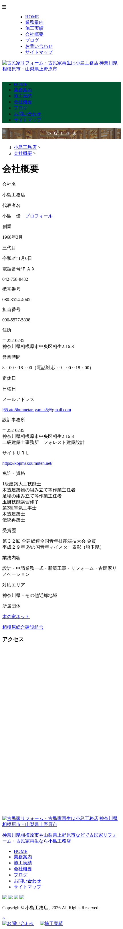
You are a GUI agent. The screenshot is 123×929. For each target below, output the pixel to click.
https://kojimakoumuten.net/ (27, 463)
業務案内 (34, 22)
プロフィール (39, 216)
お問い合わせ (39, 46)
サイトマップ (39, 52)
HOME (32, 16)
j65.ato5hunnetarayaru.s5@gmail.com (36, 409)
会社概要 (34, 34)
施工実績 (34, 28)
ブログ (32, 40)
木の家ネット (16, 616)
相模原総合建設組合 (22, 627)
